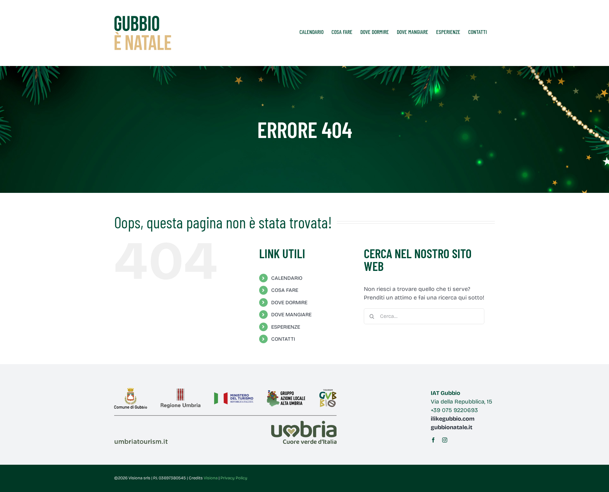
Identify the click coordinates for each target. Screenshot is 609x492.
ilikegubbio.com (453, 418)
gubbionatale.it (451, 427)
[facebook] (433, 440)
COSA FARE (284, 290)
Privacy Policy (233, 478)
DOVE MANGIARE (291, 315)
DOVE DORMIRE (289, 302)
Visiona (211, 478)
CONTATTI (283, 339)
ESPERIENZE (285, 327)
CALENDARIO (286, 278)
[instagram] (444, 440)
